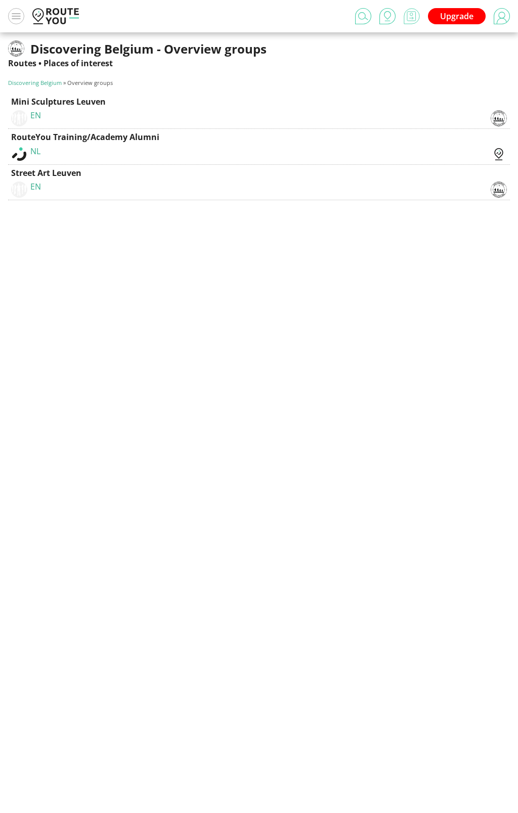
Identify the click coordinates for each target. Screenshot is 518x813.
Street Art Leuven (46, 172)
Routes (22, 63)
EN (35, 115)
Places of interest (78, 63)
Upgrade (456, 16)
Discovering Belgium (35, 82)
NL (35, 151)
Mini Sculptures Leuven (58, 101)
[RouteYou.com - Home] (55, 16)
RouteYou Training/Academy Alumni (85, 137)
